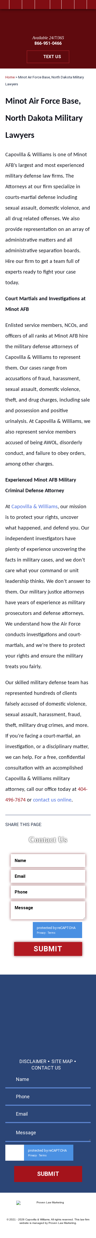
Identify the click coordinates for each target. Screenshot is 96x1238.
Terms (51, 932)
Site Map (62, 1061)
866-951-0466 (48, 43)
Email (42, 4)
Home (15, 4)
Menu (80, 4)
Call (28, 4)
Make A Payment (43, 1027)
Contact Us (46, 1068)
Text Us (52, 56)
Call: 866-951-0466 (48, 1001)
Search (68, 4)
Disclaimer (32, 1061)
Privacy (41, 932)
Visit (55, 4)
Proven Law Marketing (62, 1222)
